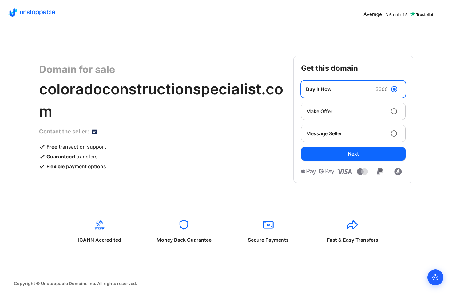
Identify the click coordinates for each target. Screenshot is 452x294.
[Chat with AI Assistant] (435, 277)
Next (353, 154)
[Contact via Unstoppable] (94, 132)
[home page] (31, 12)
